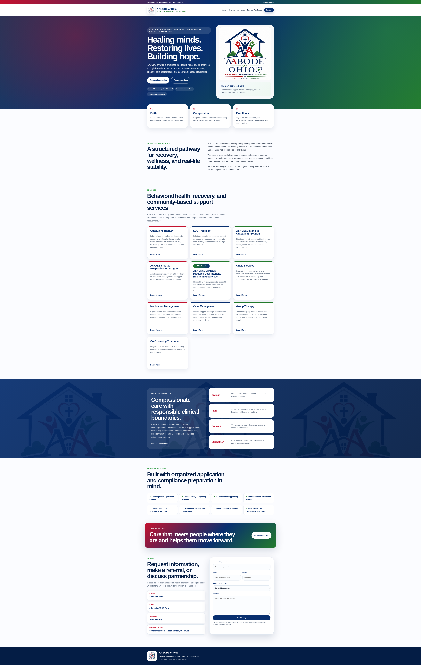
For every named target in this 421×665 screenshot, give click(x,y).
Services (232, 10)
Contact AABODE (261, 535)
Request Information (158, 80)
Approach (241, 10)
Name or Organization (221, 562)
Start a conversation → (160, 444)
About (224, 10)
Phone (244, 572)
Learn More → (156, 254)
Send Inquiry (241, 618)
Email (215, 572)
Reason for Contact (220, 583)
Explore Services (181, 80)
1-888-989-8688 (268, 2)
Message (216, 593)
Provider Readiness (254, 10)
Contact (269, 10)
